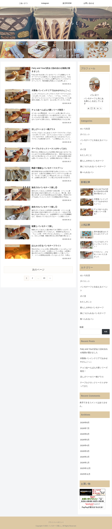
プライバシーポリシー (56, 522)
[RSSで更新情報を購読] (100, 108)
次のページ (38, 269)
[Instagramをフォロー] (91, 108)
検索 (82, 327)
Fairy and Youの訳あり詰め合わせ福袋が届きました (94, 351)
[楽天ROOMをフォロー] (94, 108)
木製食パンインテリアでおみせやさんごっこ (94, 360)
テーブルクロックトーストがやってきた (94, 384)
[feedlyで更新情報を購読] (97, 108)
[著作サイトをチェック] (88, 108)
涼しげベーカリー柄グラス (92, 377)
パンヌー (94, 95)
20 (44, 278)
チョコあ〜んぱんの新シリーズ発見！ (94, 369)
